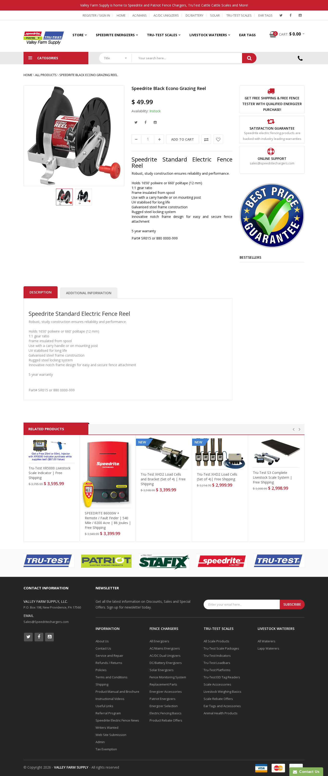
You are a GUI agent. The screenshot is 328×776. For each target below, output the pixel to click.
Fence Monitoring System (168, 677)
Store (78, 35)
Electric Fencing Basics (166, 713)
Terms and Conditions (112, 677)
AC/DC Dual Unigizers (165, 655)
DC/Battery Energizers (166, 663)
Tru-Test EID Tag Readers (222, 677)
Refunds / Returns (109, 663)
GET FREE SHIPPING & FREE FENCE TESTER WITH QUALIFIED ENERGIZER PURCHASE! (272, 104)
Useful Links (104, 706)
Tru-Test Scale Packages (221, 648)
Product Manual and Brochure (117, 691)
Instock (155, 111)
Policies (101, 670)
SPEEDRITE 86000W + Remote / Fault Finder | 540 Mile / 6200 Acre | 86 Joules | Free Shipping (108, 520)
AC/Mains (139, 15)
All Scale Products (216, 641)
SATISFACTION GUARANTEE (272, 128)
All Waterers (266, 641)
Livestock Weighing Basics (222, 691)
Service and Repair (109, 655)
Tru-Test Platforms (217, 670)
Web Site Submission (111, 735)
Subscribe (292, 604)
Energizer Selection (164, 706)
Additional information (88, 293)
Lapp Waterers (268, 648)
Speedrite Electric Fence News (117, 720)
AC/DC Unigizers (166, 15)
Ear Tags (265, 15)
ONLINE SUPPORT (272, 158)
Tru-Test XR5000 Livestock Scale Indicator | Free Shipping (49, 473)
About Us (102, 641)
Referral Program (108, 713)
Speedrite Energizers (115, 35)
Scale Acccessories (217, 684)
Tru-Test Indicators (217, 655)
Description (41, 292)
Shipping (102, 684)
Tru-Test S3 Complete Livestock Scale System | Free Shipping (272, 477)
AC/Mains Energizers (165, 648)
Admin (100, 742)
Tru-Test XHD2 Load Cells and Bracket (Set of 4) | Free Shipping (163, 479)
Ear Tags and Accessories (222, 706)
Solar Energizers (162, 670)
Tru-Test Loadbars (217, 663)
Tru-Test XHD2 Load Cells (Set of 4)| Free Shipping (217, 476)
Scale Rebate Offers (218, 699)
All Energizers (159, 641)
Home (121, 15)
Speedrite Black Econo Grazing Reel (88, 75)
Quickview (53, 458)
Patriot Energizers (163, 699)
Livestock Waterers (208, 35)
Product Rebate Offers (166, 720)
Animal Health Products (220, 713)
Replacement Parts (163, 684)
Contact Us (103, 648)
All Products (46, 75)
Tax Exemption (106, 749)
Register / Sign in (96, 15)
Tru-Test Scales (239, 15)
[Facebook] (290, 15)
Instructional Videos (110, 699)
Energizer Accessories (166, 691)
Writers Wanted (107, 727)
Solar (215, 15)
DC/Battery (194, 15)
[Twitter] (281, 15)
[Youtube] (300, 15)
